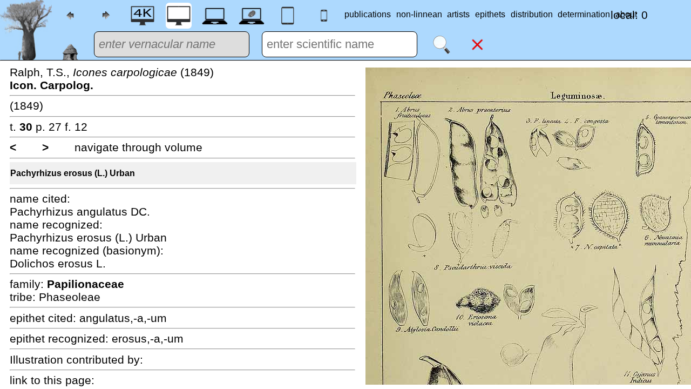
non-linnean (419, 14)
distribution (532, 14)
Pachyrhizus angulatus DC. (80, 211)
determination (584, 14)
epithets (490, 14)
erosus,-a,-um (148, 338)
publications (367, 14)
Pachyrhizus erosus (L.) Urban (72, 173)
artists (458, 14)
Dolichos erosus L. (58, 263)
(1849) (26, 105)
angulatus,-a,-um (123, 318)
